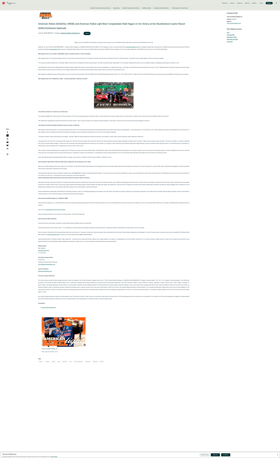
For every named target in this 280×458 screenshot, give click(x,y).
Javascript (230, 41)
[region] (140, 455)
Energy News (116, 8)
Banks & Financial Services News (131, 8)
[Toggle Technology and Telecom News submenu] (189, 8)
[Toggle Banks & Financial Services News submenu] (140, 8)
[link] (225, 3)
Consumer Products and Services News (100, 8)
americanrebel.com (55, 49)
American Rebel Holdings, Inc (48, 307)
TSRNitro (41, 361)
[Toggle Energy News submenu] (121, 8)
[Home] (8, 3)
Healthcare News (146, 8)
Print (228, 32)
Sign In (261, 3)
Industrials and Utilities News (161, 8)
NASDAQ (53, 361)
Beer (71, 361)
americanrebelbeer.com (132, 47)
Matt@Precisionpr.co (43, 250)
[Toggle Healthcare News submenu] (152, 8)
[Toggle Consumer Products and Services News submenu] (111, 8)
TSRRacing (95, 361)
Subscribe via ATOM (232, 39)
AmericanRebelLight (78, 361)
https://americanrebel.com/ (234, 23)
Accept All (225, 454)
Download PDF (231, 35)
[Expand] (132, 107)
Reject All (215, 454)
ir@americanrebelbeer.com (45, 271)
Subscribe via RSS (231, 37)
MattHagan (64, 361)
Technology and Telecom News (180, 8)
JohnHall (47, 361)
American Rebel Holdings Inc (70, 33)
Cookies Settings (205, 454)
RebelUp (102, 361)
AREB (59, 361)
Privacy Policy (54, 456)
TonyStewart (87, 361)
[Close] (277, 454)
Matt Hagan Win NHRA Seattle (50, 351)
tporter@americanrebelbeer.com (46, 264)
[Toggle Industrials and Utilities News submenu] (170, 8)
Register (269, 3)
